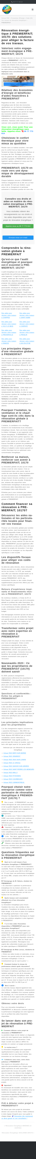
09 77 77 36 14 (17, 2)
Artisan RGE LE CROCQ (12, 763)
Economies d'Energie (18, 18)
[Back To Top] (31, 1154)
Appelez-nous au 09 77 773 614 (18, 226)
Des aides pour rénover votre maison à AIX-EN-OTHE (27, 341)
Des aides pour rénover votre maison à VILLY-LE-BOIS (9, 324)
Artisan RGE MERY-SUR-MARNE (15, 753)
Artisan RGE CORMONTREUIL (14, 782)
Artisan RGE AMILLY (11, 772)
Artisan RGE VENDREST (12, 756)
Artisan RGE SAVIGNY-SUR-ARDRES (16, 766)
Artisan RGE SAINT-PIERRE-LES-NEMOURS (19, 769)
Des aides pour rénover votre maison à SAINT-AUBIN (27, 315)
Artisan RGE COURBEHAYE (13, 779)
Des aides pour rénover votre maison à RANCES (9, 341)
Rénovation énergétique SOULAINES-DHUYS (17, 1133)
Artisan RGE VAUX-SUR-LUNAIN (15, 759)
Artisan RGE (6, 18)
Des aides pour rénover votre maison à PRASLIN (27, 332)
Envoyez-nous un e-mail (18, 237)
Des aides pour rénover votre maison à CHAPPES (9, 315)
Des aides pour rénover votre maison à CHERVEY (27, 324)
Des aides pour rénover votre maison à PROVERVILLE (9, 332)
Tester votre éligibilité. (18, 84)
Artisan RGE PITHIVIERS (12, 776)
